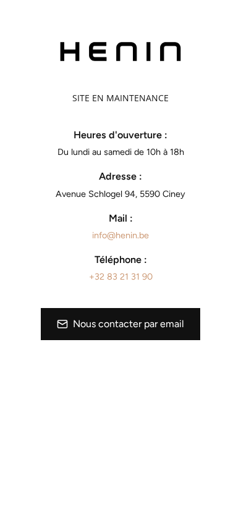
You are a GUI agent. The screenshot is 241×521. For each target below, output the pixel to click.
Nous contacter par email (128, 324)
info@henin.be (120, 235)
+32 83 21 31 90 (121, 276)
